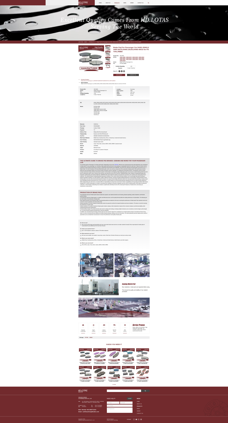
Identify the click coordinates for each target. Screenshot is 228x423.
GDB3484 (116, 164)
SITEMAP (129, 419)
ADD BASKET (119, 74)
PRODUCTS (116, 2)
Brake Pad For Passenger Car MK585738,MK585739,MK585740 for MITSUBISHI (98, 80)
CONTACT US (140, 2)
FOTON (86, 337)
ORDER (132, 2)
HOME (100, 2)
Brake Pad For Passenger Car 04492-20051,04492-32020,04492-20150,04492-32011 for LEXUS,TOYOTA (103, 83)
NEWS (125, 2)
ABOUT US (108, 2)
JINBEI (90, 337)
